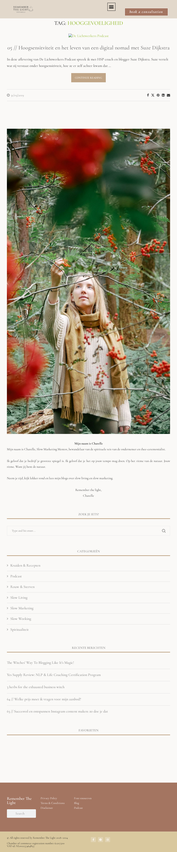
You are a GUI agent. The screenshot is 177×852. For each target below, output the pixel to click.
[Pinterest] (100, 839)
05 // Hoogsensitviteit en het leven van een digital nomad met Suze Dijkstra (88, 47)
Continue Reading (88, 77)
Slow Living (18, 597)
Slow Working (20, 618)
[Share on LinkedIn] (163, 95)
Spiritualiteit (19, 629)
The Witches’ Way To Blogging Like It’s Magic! (40, 662)
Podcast (16, 576)
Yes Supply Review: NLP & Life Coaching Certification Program (54, 674)
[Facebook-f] (93, 839)
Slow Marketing (21, 608)
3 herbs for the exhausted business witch (36, 687)
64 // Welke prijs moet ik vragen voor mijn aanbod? (44, 699)
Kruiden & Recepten (25, 565)
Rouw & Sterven (22, 586)
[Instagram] (107, 839)
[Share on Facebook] (148, 95)
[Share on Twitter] (152, 95)
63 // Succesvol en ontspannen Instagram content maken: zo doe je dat (57, 711)
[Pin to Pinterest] (158, 95)
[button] (111, 7)
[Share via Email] (168, 95)
